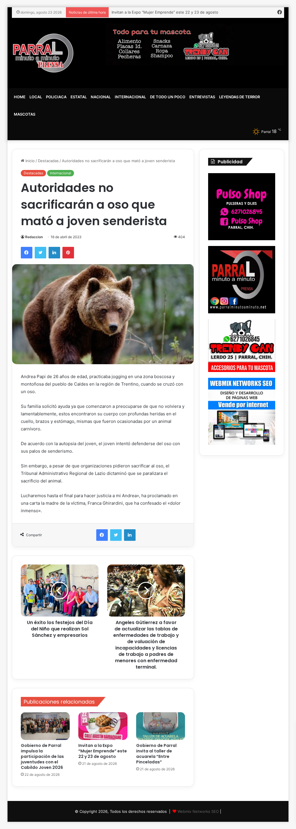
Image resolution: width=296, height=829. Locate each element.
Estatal (79, 97)
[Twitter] (40, 252)
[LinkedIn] (54, 252)
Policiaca (56, 97)
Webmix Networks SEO (198, 811)
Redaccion (34, 237)
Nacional (101, 97)
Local (35, 97)
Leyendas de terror (239, 97)
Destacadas (48, 160)
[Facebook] (26, 252)
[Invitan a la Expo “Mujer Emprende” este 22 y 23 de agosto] (102, 726)
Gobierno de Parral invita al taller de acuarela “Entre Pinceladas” (156, 754)
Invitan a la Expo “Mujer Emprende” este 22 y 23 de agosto (102, 751)
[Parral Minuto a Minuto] (43, 53)
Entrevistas (202, 97)
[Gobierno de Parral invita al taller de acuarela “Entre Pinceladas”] (160, 726)
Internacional (130, 97)
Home (19, 97)
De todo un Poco (167, 97)
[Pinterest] (68, 252)
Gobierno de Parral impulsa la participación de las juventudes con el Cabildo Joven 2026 (42, 756)
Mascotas (24, 114)
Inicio (29, 160)
